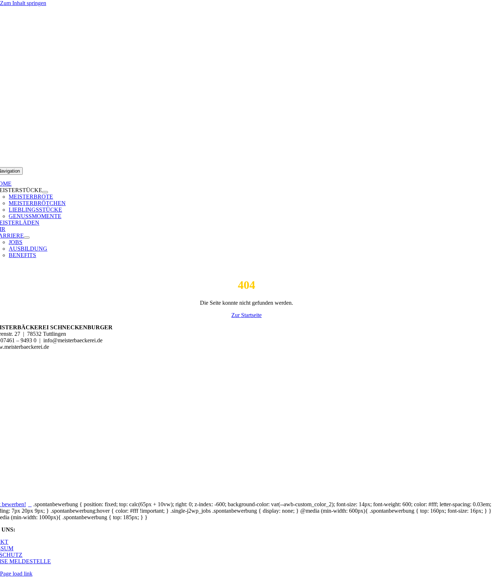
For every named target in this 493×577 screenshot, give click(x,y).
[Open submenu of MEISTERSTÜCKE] (45, 192)
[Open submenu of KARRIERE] (27, 238)
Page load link (16, 574)
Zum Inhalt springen (23, 3)
